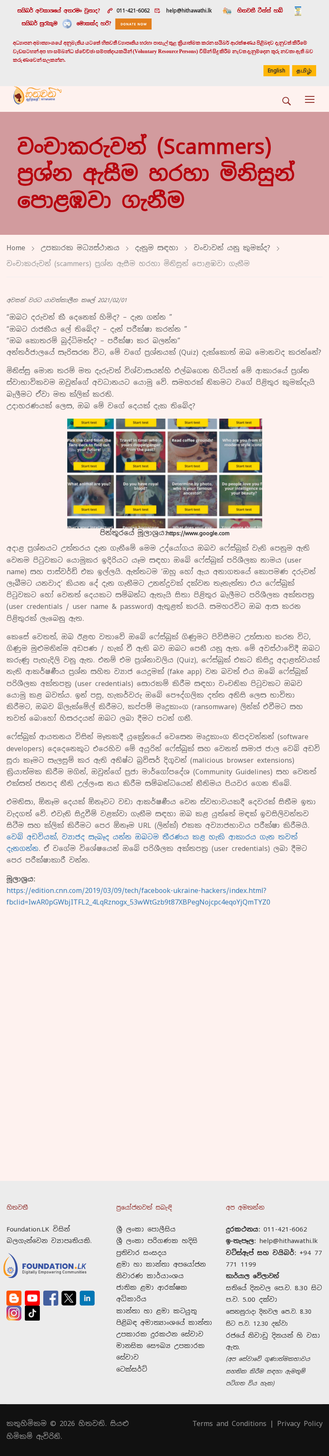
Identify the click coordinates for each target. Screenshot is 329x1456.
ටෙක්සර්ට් (131, 1369)
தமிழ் (304, 71)
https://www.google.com (198, 533)
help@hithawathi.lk (188, 10)
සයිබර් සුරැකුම (39, 23)
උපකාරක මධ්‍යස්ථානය (80, 247)
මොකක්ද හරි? (94, 23)
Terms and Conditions (229, 1423)
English (276, 70)
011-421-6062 (133, 10)
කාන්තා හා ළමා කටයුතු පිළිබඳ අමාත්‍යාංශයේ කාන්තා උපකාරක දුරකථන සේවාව (164, 1322)
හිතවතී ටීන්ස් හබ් (260, 10)
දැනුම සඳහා (156, 247)
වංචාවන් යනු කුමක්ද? (232, 247)
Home (15, 247)
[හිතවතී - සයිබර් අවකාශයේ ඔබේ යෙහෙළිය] (37, 99)
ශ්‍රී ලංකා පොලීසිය (146, 1229)
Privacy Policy (300, 1423)
